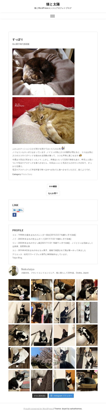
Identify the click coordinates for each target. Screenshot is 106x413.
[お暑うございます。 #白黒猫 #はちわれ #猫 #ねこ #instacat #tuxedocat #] (41, 290)
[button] (52, 16)
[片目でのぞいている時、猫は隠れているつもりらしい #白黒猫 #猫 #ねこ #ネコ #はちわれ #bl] (64, 335)
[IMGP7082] (43, 73)
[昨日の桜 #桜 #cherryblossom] (41, 358)
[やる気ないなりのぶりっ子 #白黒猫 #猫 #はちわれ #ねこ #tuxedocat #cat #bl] (19, 290)
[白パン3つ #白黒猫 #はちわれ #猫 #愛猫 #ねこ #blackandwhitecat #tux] (64, 290)
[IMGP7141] (43, 121)
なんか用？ (53, 193)
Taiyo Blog (17, 258)
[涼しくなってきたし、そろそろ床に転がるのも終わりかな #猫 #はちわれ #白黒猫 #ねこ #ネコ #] (19, 335)
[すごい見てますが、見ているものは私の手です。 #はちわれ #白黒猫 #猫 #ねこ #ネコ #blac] (87, 290)
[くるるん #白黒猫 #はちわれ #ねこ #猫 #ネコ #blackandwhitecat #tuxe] (19, 312)
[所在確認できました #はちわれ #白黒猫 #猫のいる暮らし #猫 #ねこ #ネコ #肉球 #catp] (41, 380)
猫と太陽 (53, 4)
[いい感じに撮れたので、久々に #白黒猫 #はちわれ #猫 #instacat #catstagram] (64, 358)
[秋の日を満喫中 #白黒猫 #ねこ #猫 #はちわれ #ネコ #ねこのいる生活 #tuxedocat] (87, 312)
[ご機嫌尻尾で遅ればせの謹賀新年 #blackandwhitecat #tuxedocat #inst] (64, 312)
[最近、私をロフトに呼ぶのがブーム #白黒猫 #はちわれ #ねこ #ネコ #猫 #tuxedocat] (41, 335)
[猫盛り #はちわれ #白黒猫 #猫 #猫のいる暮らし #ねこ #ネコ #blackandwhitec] (87, 380)
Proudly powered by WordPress (38, 409)
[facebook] (14, 214)
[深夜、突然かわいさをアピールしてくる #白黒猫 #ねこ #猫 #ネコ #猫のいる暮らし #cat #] (87, 335)
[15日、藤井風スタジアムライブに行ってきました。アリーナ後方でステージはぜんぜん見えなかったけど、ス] (64, 380)
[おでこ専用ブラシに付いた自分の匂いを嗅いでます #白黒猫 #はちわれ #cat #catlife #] (41, 312)
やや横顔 (53, 186)
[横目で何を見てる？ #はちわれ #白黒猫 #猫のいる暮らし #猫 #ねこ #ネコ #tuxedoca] (19, 380)
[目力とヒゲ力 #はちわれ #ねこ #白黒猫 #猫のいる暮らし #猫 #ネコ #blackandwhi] (87, 358)
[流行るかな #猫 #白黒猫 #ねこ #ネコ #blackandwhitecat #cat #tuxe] (19, 358)
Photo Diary (26, 174)
